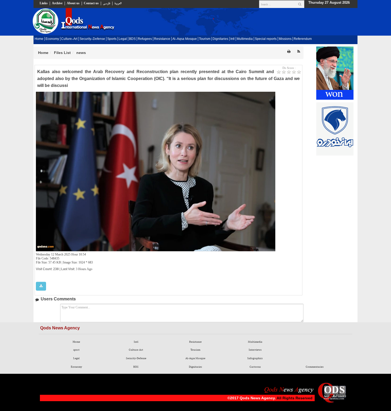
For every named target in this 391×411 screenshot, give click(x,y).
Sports (112, 39)
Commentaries (314, 366)
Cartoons (255, 366)
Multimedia (245, 39)
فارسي (106, 3)
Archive (57, 3)
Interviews (255, 349)
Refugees (145, 39)
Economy (52, 39)
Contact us (91, 3)
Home (39, 39)
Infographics (255, 358)
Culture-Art (69, 39)
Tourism (204, 39)
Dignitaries (220, 39)
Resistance (162, 39)
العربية (117, 3)
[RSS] (298, 51)
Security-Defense (92, 39)
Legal (123, 39)
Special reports (266, 39)
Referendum (303, 39)
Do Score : (289, 67)
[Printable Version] (289, 51)
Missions (285, 39)
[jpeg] (41, 286)
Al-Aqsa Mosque (184, 39)
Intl (232, 39)
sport (76, 349)
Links (44, 3)
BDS (132, 39)
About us (73, 3)
